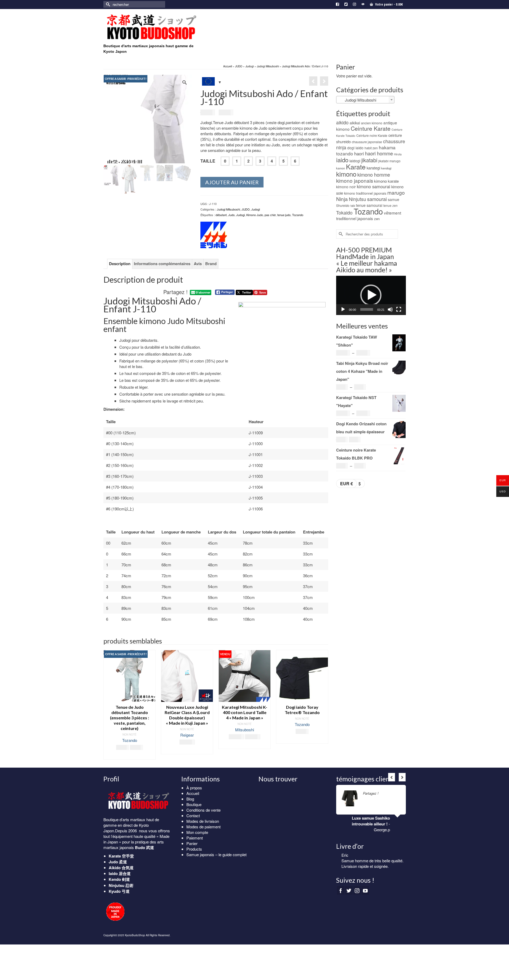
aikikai (355, 122)
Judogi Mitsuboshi (228, 209)
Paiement (194, 838)
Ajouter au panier (232, 182)
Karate (356, 166)
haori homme (379, 153)
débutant (221, 215)
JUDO (246, 209)
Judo (231, 215)
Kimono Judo (254, 215)
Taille (207, 161)
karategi (373, 167)
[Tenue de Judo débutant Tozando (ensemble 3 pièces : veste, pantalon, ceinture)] (313, 81)
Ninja (342, 198)
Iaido (113, 873)
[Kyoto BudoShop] (151, 27)
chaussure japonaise (367, 141)
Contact (193, 815)
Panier (192, 843)
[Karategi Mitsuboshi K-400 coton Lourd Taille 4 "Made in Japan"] (324, 81)
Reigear (139, 735)
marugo (396, 192)
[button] (370, 295)
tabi (352, 205)
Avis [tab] (198, 263)
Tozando (297, 215)
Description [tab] (119, 263)
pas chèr (270, 215)
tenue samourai (369, 205)
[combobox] (365, 99)
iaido (342, 159)
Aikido (115, 867)
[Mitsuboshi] (213, 235)
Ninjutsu (357, 199)
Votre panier (388, 4)
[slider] (366, 309)
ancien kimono (371, 123)
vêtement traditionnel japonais (368, 215)
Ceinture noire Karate (371, 135)
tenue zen (390, 205)
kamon (340, 168)
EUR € (346, 483)
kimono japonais (354, 180)
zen (377, 218)
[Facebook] (340, 893)
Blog (190, 799)
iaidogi (354, 160)
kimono (346, 173)
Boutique (193, 804)
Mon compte (197, 832)
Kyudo (115, 891)
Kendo (115, 879)
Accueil (192, 793)
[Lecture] (343, 309)
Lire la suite (196, 744)
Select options (138, 750)
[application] (371, 295)
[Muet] (390, 309)
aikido (342, 122)
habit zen (371, 148)
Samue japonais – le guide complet (216, 854)
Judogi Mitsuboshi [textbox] (357, 100)
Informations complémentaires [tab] (162, 263)
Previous (108, 705)
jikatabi (369, 160)
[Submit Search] (107, 4)
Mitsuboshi (196, 729)
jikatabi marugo (389, 161)
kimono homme (373, 174)
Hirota (398, 154)
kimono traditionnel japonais (365, 193)
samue (393, 199)
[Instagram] (357, 893)
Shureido (342, 205)
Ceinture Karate (370, 128)
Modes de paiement (203, 826)
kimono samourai (373, 186)
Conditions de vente (203, 810)
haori (359, 153)
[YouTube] (365, 893)
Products (194, 849)
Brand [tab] (211, 263)
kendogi (386, 168)
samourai (377, 198)
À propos (194, 787)
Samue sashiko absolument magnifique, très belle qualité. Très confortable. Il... (370, 866)
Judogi (255, 209)
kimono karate (386, 181)
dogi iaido (355, 147)
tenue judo (284, 215)
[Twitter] (349, 893)
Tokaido (344, 212)
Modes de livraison (202, 821)
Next (323, 705)
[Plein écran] (398, 309)
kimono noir (346, 186)
